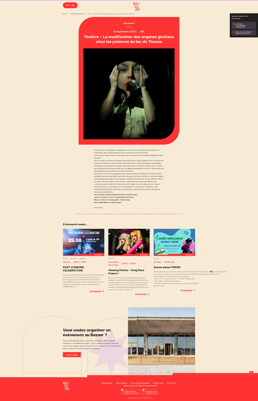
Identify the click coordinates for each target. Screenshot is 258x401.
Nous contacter (121, 383)
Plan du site (171, 383)
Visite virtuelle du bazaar (140, 383)
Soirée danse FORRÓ (167, 267)
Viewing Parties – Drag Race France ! (126, 271)
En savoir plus (72, 354)
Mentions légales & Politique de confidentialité (140, 385)
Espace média (158, 383)
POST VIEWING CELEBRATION (73, 268)
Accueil (65, 14)
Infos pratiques (106, 383)
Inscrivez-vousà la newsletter (151, 392)
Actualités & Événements (77, 14)
